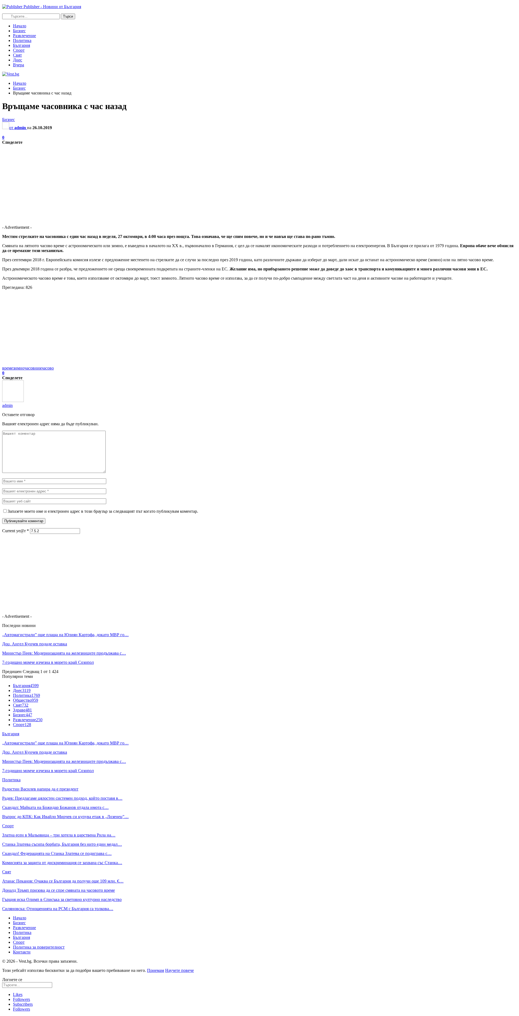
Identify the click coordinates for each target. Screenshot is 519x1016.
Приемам (155, 970)
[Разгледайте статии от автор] (13, 400)
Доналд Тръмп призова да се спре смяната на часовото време (58, 890)
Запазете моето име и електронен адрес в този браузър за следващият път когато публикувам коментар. (103, 511)
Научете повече (179, 970)
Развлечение (24, 35)
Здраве (22, 710)
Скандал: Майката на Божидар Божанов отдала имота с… (55, 807)
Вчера (18, 65)
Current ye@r (15, 530)
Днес (17, 60)
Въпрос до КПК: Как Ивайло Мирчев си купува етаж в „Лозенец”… (65, 816)
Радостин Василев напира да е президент (40, 789)
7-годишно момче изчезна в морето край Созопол (48, 662)
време (7, 368)
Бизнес (19, 30)
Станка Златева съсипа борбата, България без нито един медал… (62, 844)
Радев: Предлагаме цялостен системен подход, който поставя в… (62, 798)
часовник (32, 368)
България (21, 45)
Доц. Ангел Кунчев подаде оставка (34, 644)
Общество (25, 700)
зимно (18, 368)
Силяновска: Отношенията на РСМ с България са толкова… (57, 908)
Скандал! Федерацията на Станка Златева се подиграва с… (57, 853)
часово (47, 368)
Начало (19, 26)
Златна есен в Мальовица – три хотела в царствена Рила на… (58, 835)
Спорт (19, 50)
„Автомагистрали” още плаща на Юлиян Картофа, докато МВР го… (65, 634)
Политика (22, 40)
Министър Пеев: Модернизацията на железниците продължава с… (64, 653)
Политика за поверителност (39, 947)
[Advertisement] (164, 183)
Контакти (22, 952)
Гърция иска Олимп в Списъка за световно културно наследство (62, 899)
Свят (17, 55)
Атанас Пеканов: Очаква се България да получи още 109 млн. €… (63, 881)
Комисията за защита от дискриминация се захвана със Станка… (62, 862)
